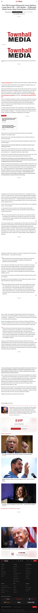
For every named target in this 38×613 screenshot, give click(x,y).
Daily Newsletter (28, 589)
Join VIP (35, 560)
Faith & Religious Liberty (17, 573)
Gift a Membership (28, 587)
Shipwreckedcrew (8, 12)
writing (19, 412)
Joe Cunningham (28, 571)
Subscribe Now (24, 428)
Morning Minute (3, 573)
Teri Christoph (4, 455)
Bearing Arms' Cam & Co (5, 590)
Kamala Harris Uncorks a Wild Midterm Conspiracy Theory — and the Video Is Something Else (18, 504)
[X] (16, 561)
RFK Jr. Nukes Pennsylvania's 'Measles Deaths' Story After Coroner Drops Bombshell (17, 454)
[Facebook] (20, 561)
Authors (2, 576)
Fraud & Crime (15, 576)
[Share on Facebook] (18, 14)
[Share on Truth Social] (16, 14)
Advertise (14, 587)
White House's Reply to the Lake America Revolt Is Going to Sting (15, 548)
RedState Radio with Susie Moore (6, 587)
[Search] (36, 1)
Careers (14, 589)
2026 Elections (15, 566)
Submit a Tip (15, 590)
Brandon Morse (28, 573)
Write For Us (15, 592)
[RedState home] (4, 560)
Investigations (3, 571)
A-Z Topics (15, 564)
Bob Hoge (27, 576)
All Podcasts (3, 592)
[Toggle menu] (2, 1)
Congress (14, 568)
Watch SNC (27, 590)
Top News (2, 566)
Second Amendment (16, 581)
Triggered (2, 589)
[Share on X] (14, 14)
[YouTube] (22, 561)
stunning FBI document (7, 82)
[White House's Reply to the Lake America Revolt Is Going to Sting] (19, 537)
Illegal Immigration (16, 578)
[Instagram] (18, 561)
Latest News (3, 568)
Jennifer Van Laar (28, 568)
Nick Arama (3, 481)
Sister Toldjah (28, 578)
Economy (14, 571)
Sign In (28, 560)
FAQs (31, 560)
